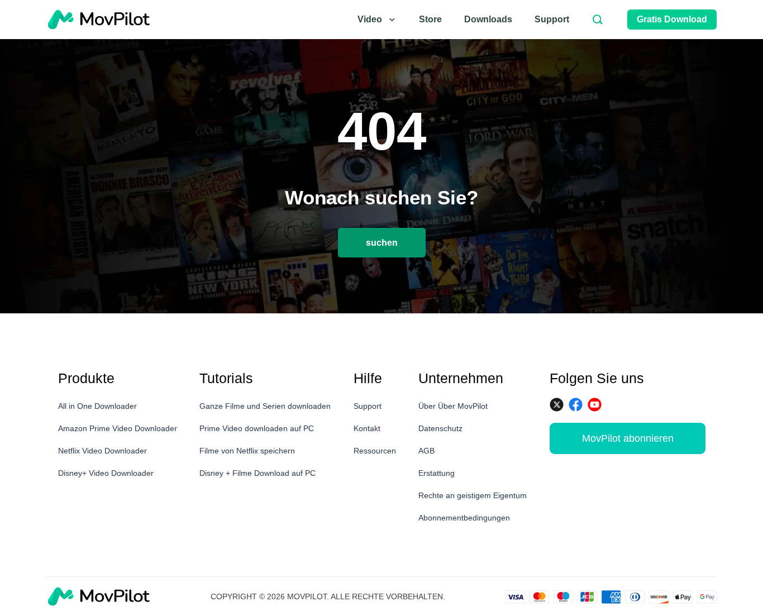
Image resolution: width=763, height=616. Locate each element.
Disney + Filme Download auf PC (257, 473)
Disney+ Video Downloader (106, 473)
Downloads (488, 19)
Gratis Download (672, 19)
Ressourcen (375, 450)
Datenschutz (440, 428)
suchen (382, 242)
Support (552, 19)
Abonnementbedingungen (464, 517)
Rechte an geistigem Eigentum (472, 495)
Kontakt (367, 428)
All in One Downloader (97, 406)
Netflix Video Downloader (102, 450)
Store (430, 19)
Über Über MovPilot (453, 406)
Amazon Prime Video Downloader (117, 428)
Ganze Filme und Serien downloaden (265, 406)
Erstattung (436, 473)
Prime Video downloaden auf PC (256, 428)
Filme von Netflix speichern (247, 450)
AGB (426, 450)
